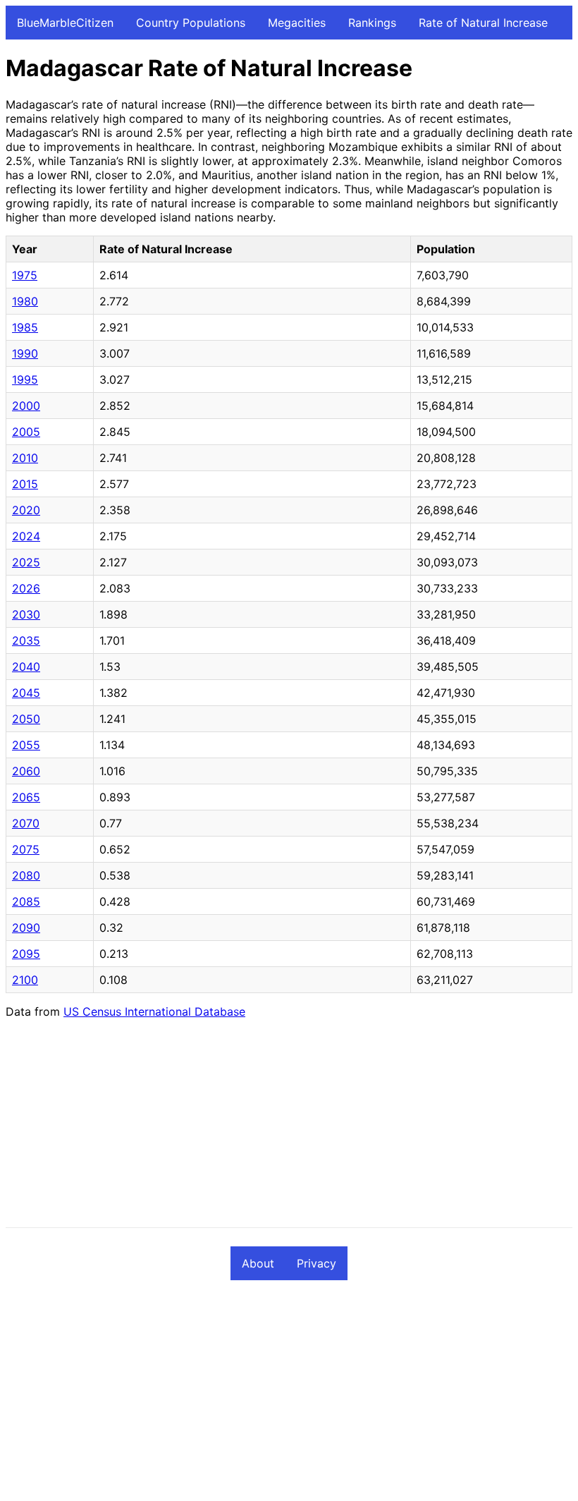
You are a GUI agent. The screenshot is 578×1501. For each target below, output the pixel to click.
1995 (25, 379)
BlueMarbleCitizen (65, 23)
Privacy (316, 1263)
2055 (26, 745)
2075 (25, 849)
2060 (26, 771)
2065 (26, 797)
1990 (25, 353)
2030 (26, 614)
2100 (25, 980)
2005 (26, 432)
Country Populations (190, 23)
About (258, 1263)
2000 (26, 406)
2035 (26, 640)
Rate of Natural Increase (483, 23)
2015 (25, 484)
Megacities (297, 23)
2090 (26, 927)
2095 (26, 954)
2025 (26, 562)
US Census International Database (154, 1011)
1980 (25, 301)
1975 (24, 275)
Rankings (372, 23)
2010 (25, 458)
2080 (26, 875)
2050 (26, 719)
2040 (26, 667)
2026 (26, 588)
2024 (26, 536)
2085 (26, 901)
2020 (26, 510)
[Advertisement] (289, 1128)
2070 (25, 823)
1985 (25, 327)
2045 (26, 693)
